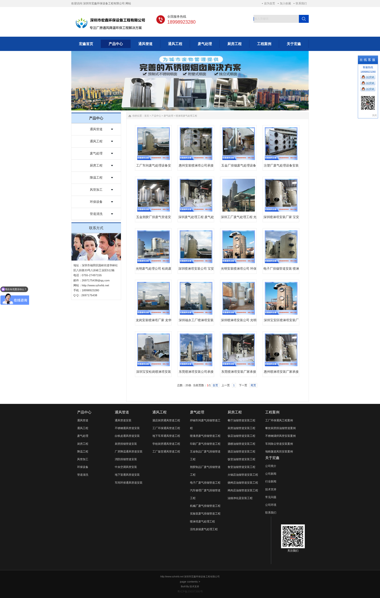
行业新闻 (270, 481)
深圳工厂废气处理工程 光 (238, 217)
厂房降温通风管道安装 (128, 451)
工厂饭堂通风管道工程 (166, 451)
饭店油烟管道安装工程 (241, 435)
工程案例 (272, 412)
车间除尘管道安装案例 (279, 443)
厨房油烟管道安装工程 (241, 428)
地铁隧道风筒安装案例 (279, 451)
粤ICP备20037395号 (190, 591)
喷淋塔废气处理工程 (186, 115)
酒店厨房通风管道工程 (166, 420)
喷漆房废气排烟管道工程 (205, 435)
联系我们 (301, 3)
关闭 (374, 115)
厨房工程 (96, 165)
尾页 (253, 385)
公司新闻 (270, 473)
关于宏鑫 (272, 458)
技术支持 (270, 489)
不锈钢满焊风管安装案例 (280, 435)
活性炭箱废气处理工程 (204, 529)
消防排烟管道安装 (126, 459)
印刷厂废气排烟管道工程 (205, 443)
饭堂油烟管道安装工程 (241, 459)
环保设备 (96, 201)
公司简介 (270, 466)
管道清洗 (96, 214)
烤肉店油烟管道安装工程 (243, 490)
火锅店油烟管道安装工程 (243, 474)
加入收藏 (285, 3)
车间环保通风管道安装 (128, 482)
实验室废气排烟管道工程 (205, 513)
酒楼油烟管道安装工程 (241, 443)
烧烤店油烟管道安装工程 (243, 482)
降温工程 (96, 177)
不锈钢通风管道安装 (127, 428)
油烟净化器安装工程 (240, 498)
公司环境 (270, 504)
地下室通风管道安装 (127, 474)
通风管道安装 (123, 420)
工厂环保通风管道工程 (166, 428)
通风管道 (96, 129)
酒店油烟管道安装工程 (241, 451)
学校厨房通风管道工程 (166, 443)
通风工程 (96, 141)
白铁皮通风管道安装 (127, 435)
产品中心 (156, 115)
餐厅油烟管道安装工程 (241, 420)
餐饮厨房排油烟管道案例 (280, 428)
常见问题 (270, 497)
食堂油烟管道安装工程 (241, 467)
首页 (146, 115)
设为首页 (269, 3)
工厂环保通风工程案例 (279, 420)
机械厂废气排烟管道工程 (205, 505)
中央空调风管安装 (126, 467)
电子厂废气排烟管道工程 (205, 482)
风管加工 (96, 189)
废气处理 (96, 153)
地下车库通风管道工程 (166, 435)
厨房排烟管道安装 (126, 443)
